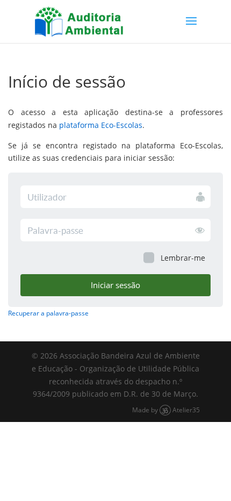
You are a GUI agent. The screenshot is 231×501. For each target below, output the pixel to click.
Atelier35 (186, 409)
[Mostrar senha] (200, 229)
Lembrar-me (183, 258)
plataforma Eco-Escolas (100, 125)
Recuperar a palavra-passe (48, 313)
